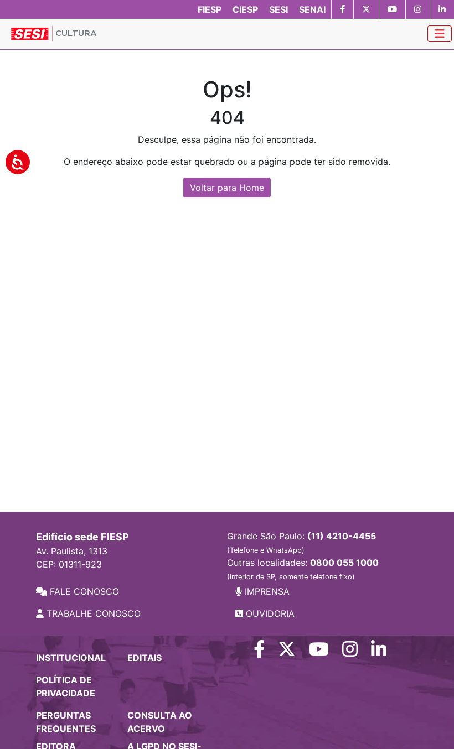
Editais (144, 657)
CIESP (245, 9)
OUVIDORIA (269, 613)
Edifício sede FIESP (82, 537)
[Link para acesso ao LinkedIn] (378, 652)
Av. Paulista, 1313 (71, 550)
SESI (278, 9)
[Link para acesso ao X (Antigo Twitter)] (287, 652)
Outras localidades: (303, 569)
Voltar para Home (227, 187)
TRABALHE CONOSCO (92, 613)
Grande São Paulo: (301, 542)
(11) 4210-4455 (341, 536)
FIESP (209, 9)
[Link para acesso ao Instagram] (350, 652)
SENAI (312, 9)
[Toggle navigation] (439, 33)
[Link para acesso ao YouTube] (319, 652)
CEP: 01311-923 (69, 564)
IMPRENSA (266, 591)
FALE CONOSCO (83, 591)
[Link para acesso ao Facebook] (259, 652)
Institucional (71, 657)
